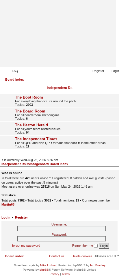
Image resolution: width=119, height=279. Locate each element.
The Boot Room (29, 97)
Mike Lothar (48, 265)
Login (5, 217)
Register (21, 217)
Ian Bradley (97, 265)
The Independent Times (36, 139)
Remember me (83, 245)
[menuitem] (12, 70)
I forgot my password (25, 245)
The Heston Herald (31, 125)
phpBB (44, 269)
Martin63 (7, 204)
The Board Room (30, 111)
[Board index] (83, 58)
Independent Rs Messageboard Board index (34, 164)
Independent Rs (59, 88)
